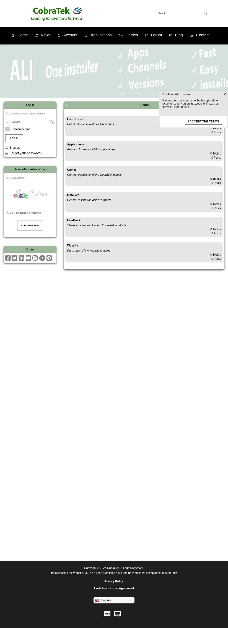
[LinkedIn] (21, 259)
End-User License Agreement (114, 588)
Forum (156, 35)
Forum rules (75, 119)
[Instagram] (35, 259)
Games (131, 35)
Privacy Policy (114, 581)
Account (70, 35)
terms (165, 106)
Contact (202, 35)
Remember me (21, 129)
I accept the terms (203, 121)
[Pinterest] (49, 259)
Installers (73, 195)
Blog (179, 35)
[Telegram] (42, 259)
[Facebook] (8, 259)
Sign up (15, 147)
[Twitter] (14, 259)
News (46, 35)
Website (72, 245)
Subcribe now (30, 225)
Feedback (74, 220)
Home (22, 35)
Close (224, 94)
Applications (101, 35)
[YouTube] (28, 259)
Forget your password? (26, 153)
